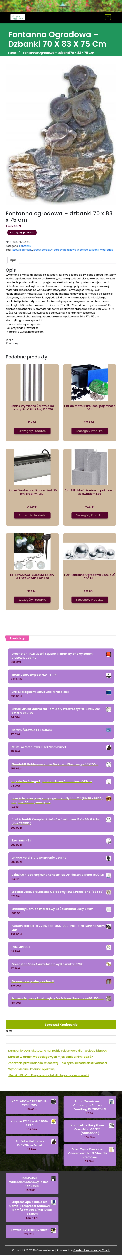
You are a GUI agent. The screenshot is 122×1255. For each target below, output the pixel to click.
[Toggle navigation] (108, 17)
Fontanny (25, 246)
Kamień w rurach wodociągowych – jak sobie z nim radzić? (50, 1057)
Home (12, 53)
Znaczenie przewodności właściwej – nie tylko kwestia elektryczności (57, 1063)
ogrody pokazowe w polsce (71, 250)
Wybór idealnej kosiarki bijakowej (31, 1069)
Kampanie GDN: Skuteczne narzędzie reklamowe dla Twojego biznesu (57, 1051)
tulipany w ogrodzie (101, 250)
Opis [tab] (13, 260)
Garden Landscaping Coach (91, 1250)
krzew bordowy (43, 250)
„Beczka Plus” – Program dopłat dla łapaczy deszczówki (48, 1075)
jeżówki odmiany (22, 250)
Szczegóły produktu (22, 232)
